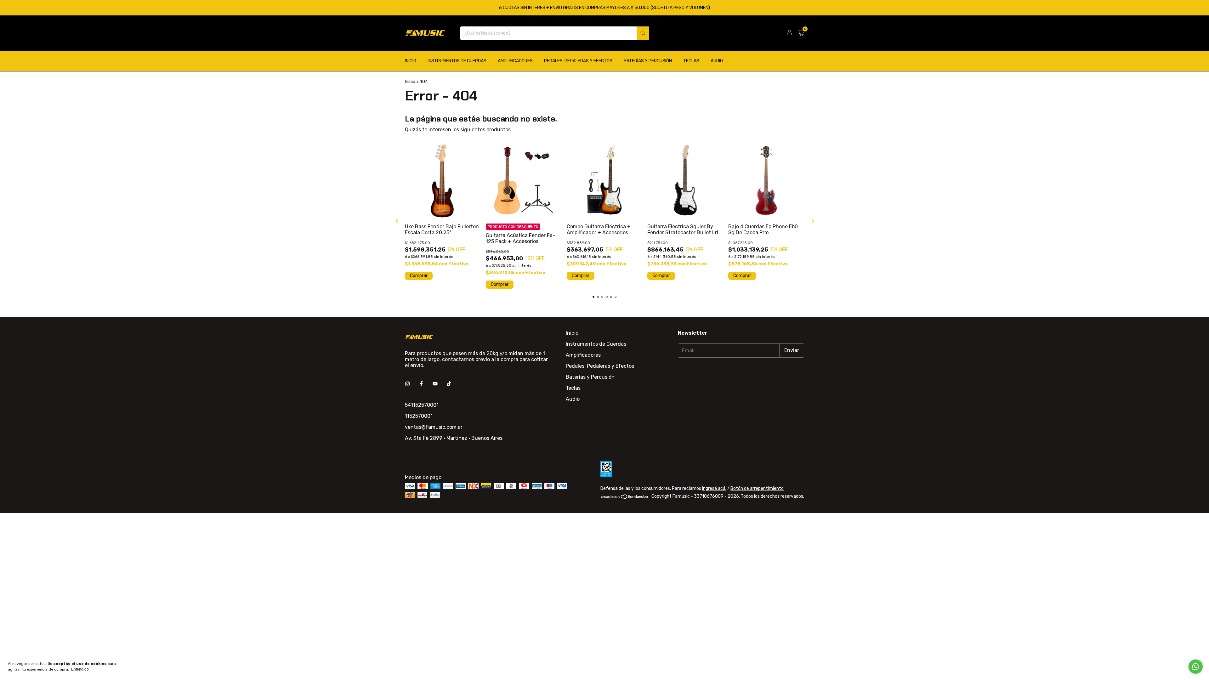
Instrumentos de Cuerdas (457, 61)
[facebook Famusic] (421, 384)
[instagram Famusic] (407, 384)
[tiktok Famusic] (448, 384)
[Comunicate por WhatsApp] (1196, 667)
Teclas (691, 61)
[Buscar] (643, 33)
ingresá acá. (714, 488)
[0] (800, 33)
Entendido (80, 669)
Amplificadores (515, 61)
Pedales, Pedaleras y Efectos (578, 61)
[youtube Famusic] (435, 384)
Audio (717, 61)
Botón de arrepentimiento (757, 488)
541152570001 (422, 405)
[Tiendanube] (624, 498)
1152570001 (419, 416)
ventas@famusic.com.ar (434, 427)
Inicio (410, 61)
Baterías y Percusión (648, 61)
